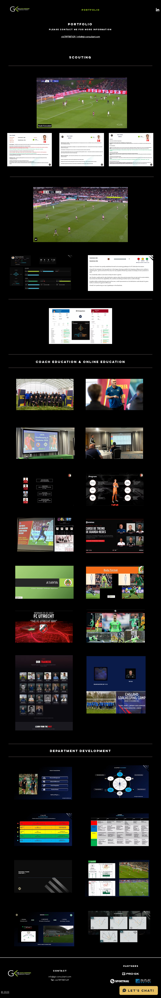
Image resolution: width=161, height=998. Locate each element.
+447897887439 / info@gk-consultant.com (80, 37)
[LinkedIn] (157, 10)
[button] (123, 124)
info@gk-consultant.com (59, 977)
